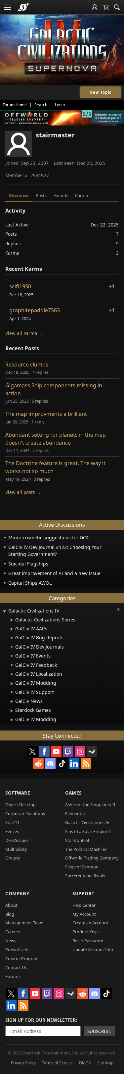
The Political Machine (85, 849)
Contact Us (16, 967)
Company (17, 893)
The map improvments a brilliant (46, 413)
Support (83, 893)
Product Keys (85, 932)
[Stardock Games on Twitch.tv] (68, 751)
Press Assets (17, 949)
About (11, 905)
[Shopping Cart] (106, 7)
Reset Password (87, 941)
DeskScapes (16, 840)
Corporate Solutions (25, 813)
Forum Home (15, 105)
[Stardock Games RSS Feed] (86, 763)
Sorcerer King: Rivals (85, 876)
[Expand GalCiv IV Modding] (12, 683)
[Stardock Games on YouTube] (56, 751)
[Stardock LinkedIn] (74, 763)
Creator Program (22, 958)
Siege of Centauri (82, 867)
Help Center (84, 905)
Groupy (12, 858)
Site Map (105, 1063)
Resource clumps (26, 364)
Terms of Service (57, 1063)
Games (73, 793)
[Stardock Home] (23, 7)
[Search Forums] (117, 7)
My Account (84, 914)
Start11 (12, 822)
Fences (12, 831)
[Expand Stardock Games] (12, 710)
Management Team (24, 923)
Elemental (75, 813)
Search (40, 105)
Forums (13, 976)
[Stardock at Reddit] (38, 763)
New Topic (100, 92)
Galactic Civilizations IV (87, 822)
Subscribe (99, 1031)
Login (60, 105)
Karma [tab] (81, 195)
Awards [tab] (61, 195)
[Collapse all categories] (118, 609)
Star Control (77, 840)
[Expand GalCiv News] (12, 701)
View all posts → (23, 492)
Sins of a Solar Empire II (88, 831)
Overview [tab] (19, 195)
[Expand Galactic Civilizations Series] (12, 620)
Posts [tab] (41, 195)
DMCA (85, 1063)
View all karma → (24, 333)
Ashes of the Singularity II (90, 804)
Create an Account (90, 923)
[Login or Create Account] (95, 7)
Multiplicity (16, 849)
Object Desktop (20, 804)
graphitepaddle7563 (34, 310)
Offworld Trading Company (92, 858)
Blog (9, 914)
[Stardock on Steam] (92, 751)
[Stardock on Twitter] (32, 751)
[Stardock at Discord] (50, 763)
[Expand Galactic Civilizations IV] (4, 611)
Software (17, 793)
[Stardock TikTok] (62, 763)
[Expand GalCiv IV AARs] (12, 629)
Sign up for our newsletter (40, 1020)
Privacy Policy (23, 1063)
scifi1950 (20, 286)
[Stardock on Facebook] (44, 751)
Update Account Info (92, 949)
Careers (12, 932)
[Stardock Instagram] (80, 751)
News (10, 941)
